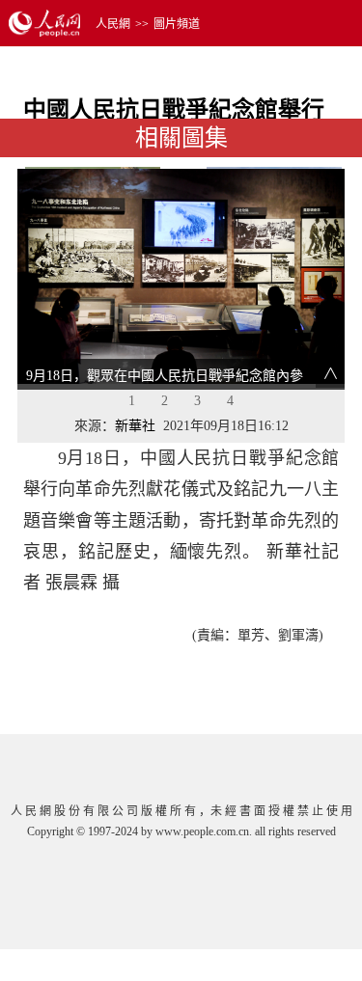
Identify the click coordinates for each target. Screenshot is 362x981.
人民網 (113, 24)
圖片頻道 (176, 24)
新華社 (135, 426)
